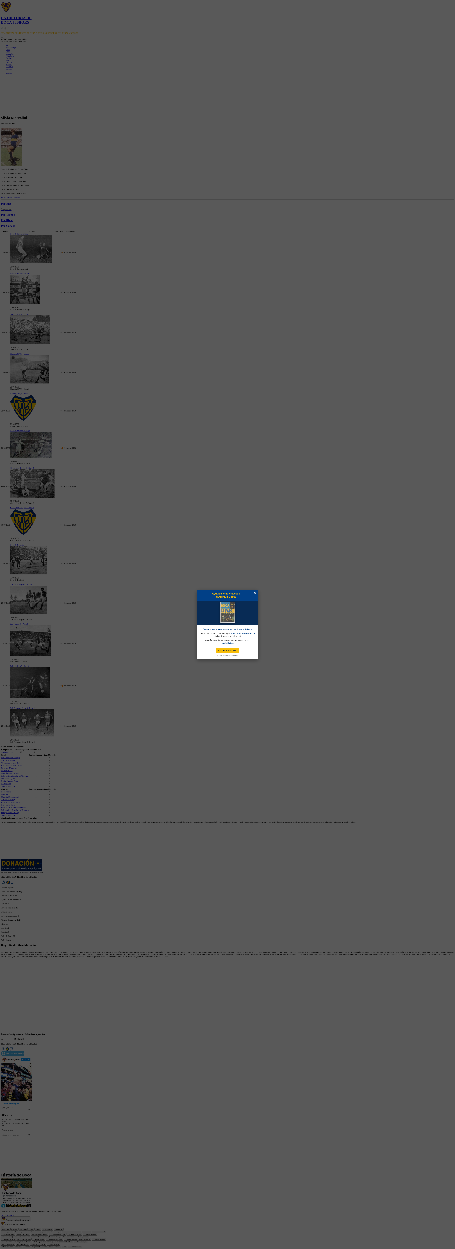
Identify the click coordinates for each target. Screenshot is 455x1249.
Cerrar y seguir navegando (227, 655)
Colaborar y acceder (227, 650)
